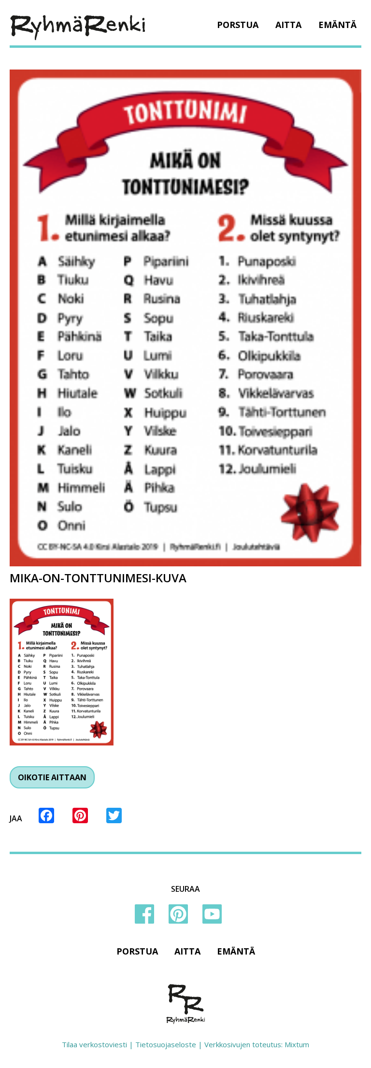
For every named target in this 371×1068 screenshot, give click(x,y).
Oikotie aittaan (52, 777)
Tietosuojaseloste (165, 1044)
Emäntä (337, 24)
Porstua (237, 24)
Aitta (288, 24)
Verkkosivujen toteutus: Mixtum (256, 1044)
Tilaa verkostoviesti (94, 1044)
